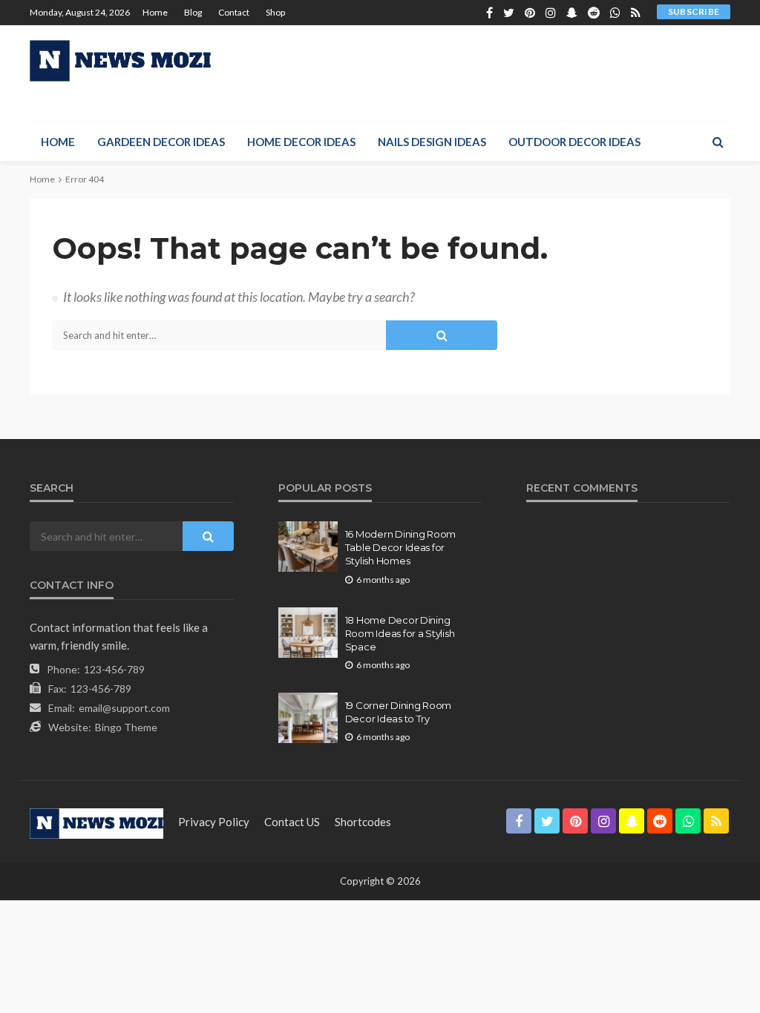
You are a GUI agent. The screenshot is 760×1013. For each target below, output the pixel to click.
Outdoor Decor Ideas (574, 141)
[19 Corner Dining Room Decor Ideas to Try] (308, 718)
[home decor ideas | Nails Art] (120, 61)
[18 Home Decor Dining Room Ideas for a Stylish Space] (308, 632)
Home (155, 12)
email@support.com (124, 708)
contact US (292, 821)
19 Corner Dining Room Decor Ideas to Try (398, 712)
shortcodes (363, 821)
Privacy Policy (213, 821)
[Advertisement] (556, 71)
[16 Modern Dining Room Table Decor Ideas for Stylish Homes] (308, 546)
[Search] (717, 141)
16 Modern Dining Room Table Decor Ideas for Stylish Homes (400, 547)
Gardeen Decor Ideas (161, 141)
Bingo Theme (126, 727)
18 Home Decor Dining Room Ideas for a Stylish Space (400, 633)
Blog (193, 12)
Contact (233, 12)
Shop (275, 12)
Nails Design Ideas (432, 141)
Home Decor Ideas (301, 141)
